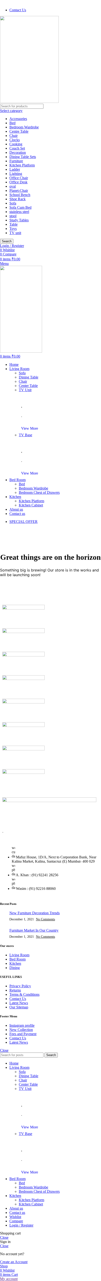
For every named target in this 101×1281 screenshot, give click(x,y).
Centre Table (18, 131)
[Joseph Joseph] (23, 679)
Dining (14, 968)
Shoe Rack (17, 199)
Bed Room (17, 959)
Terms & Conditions (24, 994)
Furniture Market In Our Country (33, 930)
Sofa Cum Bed (20, 207)
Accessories (18, 119)
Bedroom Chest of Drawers (39, 492)
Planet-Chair (18, 191)
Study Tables (19, 220)
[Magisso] (23, 608)
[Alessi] (23, 773)
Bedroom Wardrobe (24, 127)
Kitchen (15, 963)
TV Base (25, 435)
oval (12, 186)
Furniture (16, 161)
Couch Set (17, 148)
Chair (13, 136)
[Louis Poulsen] (23, 632)
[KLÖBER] (23, 655)
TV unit (15, 233)
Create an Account (13, 1262)
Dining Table (28, 377)
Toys (13, 229)
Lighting (15, 174)
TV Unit (25, 390)
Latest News (18, 1003)
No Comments (45, 919)
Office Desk (18, 182)
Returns (15, 990)
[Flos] (23, 726)
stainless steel (19, 212)
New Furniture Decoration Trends (34, 913)
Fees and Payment (22, 1034)
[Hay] (23, 702)
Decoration (17, 152)
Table (13, 224)
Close (4, 1050)
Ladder (14, 169)
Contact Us (17, 999)
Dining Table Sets (22, 157)
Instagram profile (22, 1025)
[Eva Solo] (23, 749)
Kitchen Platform (22, 165)
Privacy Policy (20, 986)
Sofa (12, 203)
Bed (12, 123)
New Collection (21, 1030)
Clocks (14, 140)
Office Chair (18, 178)
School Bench (19, 195)
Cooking (15, 144)
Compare (16, 1221)
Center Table (28, 386)
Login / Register (21, 1225)
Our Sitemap (18, 1007)
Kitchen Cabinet (31, 505)
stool (12, 216)
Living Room (19, 955)
